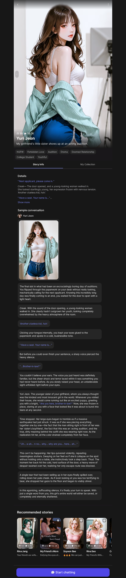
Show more (24, 202)
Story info (38, 164)
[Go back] (17, 4)
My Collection (87, 164)
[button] (38, 250)
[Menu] (108, 4)
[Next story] (107, 534)
